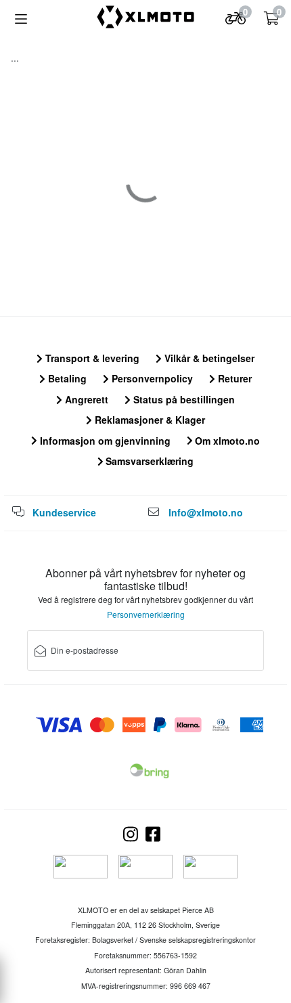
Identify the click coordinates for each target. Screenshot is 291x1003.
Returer (233, 378)
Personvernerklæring (146, 614)
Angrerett (85, 399)
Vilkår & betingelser (208, 358)
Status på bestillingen (183, 399)
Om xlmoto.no (226, 440)
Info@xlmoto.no (206, 512)
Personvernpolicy (151, 378)
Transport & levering (91, 358)
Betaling (66, 378)
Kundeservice (64, 512)
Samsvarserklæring (148, 461)
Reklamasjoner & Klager (148, 419)
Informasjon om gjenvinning (104, 440)
